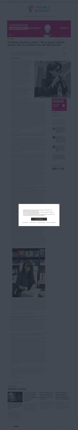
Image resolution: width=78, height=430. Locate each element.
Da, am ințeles (39, 219)
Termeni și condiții (33, 222)
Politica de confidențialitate (51, 222)
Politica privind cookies (41, 222)
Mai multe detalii (25, 222)
